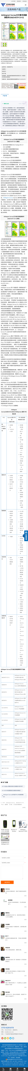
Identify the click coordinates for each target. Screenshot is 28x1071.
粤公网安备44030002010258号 (14, 1059)
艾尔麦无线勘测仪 (17, 804)
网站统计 (13, 1057)
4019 (4, 802)
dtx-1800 (15, 1061)
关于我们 (13, 1)
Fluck (2, 804)
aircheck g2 (21, 1065)
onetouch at (15, 1065)
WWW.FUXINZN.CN (13, 1055)
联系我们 (19, 1)
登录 (9, 79)
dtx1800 (21, 1061)
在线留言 (24, 1)
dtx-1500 (10, 1061)
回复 (25, 895)
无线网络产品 (14, 9)
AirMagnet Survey (8, 198)
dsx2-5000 (16, 1063)
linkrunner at (8, 1065)
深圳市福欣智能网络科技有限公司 (14, 75)
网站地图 (18, 1057)
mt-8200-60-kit (9, 1063)
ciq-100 (21, 1063)
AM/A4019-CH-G (20, 802)
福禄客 (6, 804)
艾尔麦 (10, 804)
